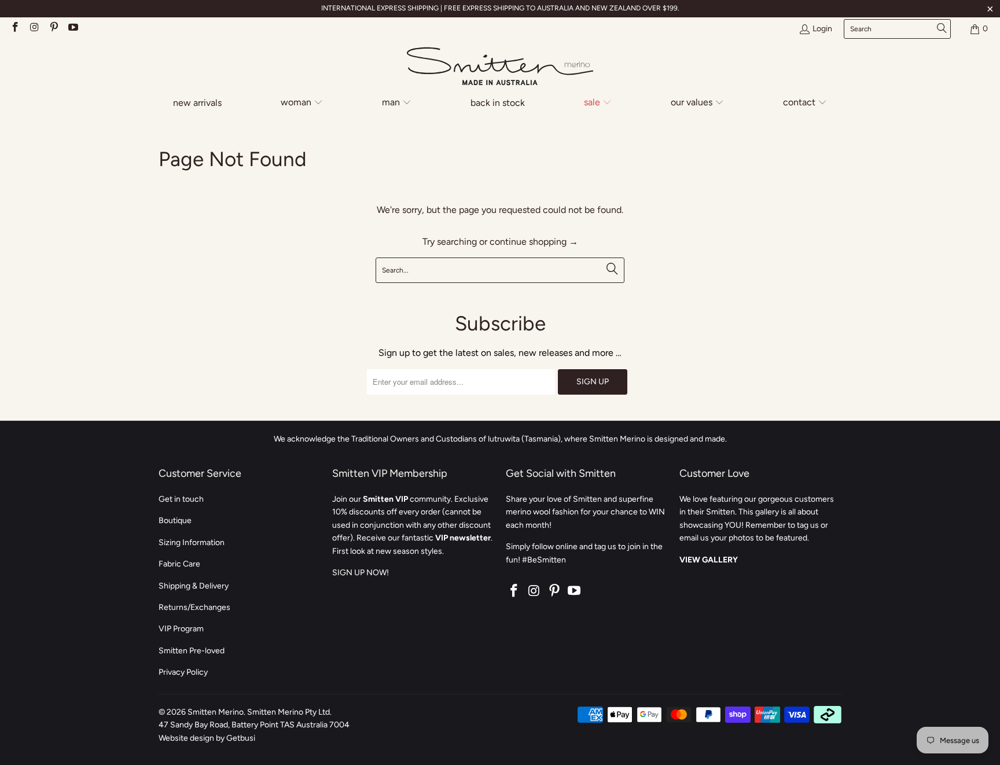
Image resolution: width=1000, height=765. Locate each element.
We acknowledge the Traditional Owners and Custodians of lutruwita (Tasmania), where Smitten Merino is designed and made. (500, 439)
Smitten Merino (216, 712)
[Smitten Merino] (500, 67)
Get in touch (181, 499)
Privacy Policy (183, 672)
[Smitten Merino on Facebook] (14, 29)
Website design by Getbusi (207, 738)
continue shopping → (534, 241)
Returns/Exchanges (194, 607)
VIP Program (181, 629)
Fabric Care (179, 564)
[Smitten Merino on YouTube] (73, 29)
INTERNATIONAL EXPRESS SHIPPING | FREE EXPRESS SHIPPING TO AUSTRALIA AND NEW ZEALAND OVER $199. (500, 8)
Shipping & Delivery (194, 586)
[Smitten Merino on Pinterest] (53, 29)
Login (822, 29)
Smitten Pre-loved (192, 651)
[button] (301, 103)
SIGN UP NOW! (360, 573)
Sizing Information (192, 542)
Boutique (175, 520)
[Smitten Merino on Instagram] (34, 29)
